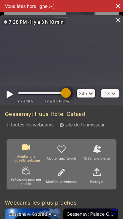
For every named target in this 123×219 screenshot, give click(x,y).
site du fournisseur (85, 124)
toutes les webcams (32, 124)
